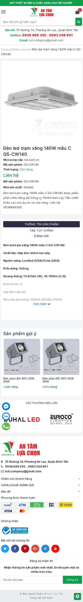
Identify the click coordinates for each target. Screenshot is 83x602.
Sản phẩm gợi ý (19, 333)
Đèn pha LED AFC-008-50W (19, 380)
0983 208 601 (61, 35)
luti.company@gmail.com (46, 40)
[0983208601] (6, 426)
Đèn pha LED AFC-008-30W (59, 380)
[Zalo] (6, 416)
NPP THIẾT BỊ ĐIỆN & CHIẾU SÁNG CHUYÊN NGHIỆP (41, 2)
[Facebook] (6, 406)
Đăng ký (72, 579)
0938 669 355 (34, 35)
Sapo (50, 597)
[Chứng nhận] (14, 530)
